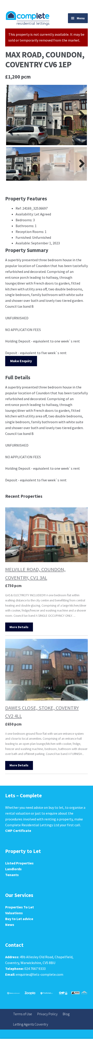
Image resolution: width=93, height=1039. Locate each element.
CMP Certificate (18, 830)
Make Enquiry (21, 361)
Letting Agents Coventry (30, 1024)
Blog (66, 1014)
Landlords (13, 869)
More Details (18, 627)
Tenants (12, 874)
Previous (12, 115)
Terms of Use (22, 1014)
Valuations (14, 913)
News (9, 924)
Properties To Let (19, 907)
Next (80, 115)
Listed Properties (19, 863)
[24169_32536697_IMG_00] (46, 115)
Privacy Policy (47, 1014)
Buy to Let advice (19, 918)
